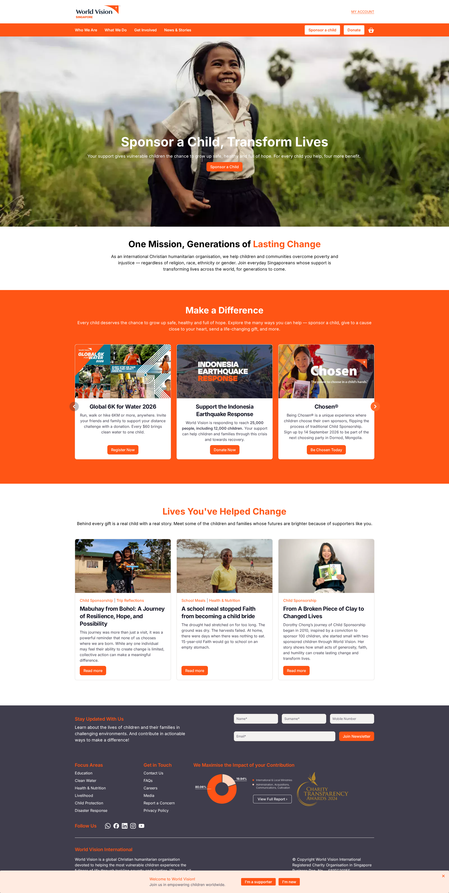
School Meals (193, 600)
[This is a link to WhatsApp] (106, 825)
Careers (150, 788)
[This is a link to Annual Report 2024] (323, 789)
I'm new (289, 881)
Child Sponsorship (96, 600)
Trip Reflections (130, 600)
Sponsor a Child (224, 166)
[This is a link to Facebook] (115, 825)
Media (149, 795)
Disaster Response (91, 810)
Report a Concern (159, 803)
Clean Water (85, 780)
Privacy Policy (156, 810)
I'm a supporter (258, 881)
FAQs (148, 780)
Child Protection (89, 803)
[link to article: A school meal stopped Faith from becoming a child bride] (224, 566)
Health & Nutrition (224, 600)
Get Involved (145, 30)
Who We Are (86, 30)
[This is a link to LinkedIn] (123, 825)
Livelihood (84, 795)
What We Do (116, 30)
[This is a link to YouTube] (140, 825)
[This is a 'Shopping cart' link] (371, 30)
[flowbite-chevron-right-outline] (375, 406)
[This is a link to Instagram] (131, 825)
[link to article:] (123, 371)
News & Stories (177, 30)
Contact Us (153, 773)
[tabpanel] (123, 401)
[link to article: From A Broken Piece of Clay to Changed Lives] (326, 566)
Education (83, 773)
